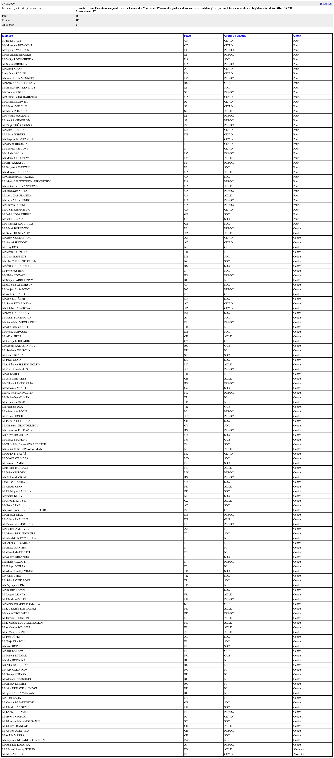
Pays (187, 35)
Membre (7, 35)
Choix (297, 35)
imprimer (326, 3)
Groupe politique (235, 35)
